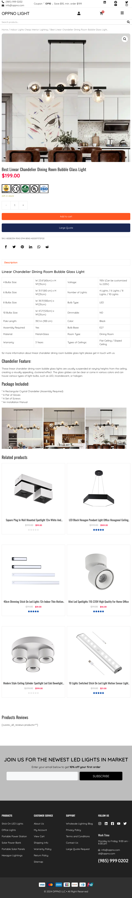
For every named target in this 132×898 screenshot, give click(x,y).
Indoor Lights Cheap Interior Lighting (29, 29)
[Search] (128, 22)
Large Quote (66, 227)
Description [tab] (10, 262)
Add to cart (66, 216)
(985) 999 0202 (113, 860)
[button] (125, 39)
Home (5, 29)
